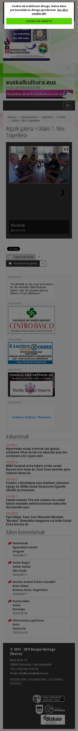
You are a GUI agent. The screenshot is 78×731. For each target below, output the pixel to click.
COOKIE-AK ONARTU (39, 21)
